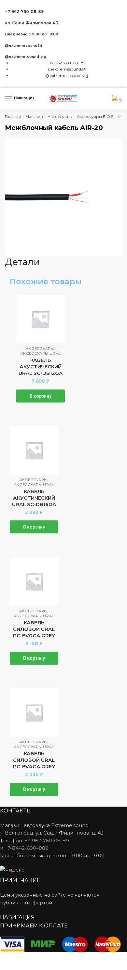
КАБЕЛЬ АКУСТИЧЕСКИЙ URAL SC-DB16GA (34, 497)
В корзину (40, 396)
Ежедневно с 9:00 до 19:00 (31, 34)
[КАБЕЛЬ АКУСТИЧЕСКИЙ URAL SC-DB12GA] (40, 319)
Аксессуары (60, 116)
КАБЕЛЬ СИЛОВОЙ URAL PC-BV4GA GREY (34, 760)
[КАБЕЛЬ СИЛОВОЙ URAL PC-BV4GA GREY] (34, 712)
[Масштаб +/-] (55, 958)
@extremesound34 (24, 46)
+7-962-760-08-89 (24, 11)
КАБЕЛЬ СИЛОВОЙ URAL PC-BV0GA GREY (34, 629)
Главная (13, 116)
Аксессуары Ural (41, 353)
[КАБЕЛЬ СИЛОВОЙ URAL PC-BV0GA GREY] (34, 581)
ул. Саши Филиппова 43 (31, 22)
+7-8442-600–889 (27, 848)
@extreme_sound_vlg (25, 57)
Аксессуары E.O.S (95, 116)
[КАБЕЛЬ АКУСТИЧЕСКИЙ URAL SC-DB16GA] (34, 450)
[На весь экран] (39, 958)
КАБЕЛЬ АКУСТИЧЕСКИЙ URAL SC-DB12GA (41, 366)
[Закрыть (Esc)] (7, 958)
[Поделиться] (23, 958)
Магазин (34, 116)
